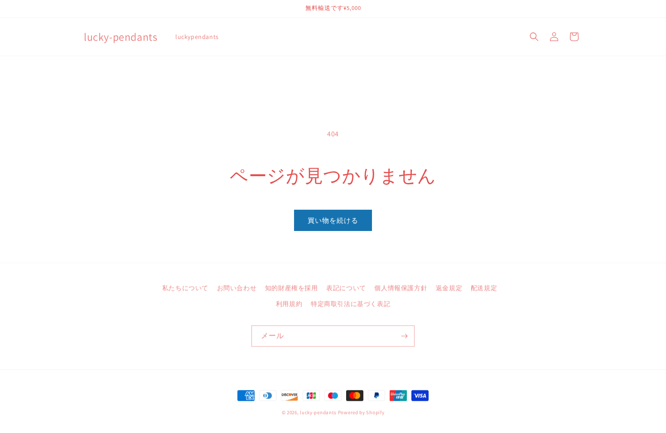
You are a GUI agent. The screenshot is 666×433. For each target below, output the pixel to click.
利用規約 (289, 303)
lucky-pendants (318, 412)
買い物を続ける (333, 220)
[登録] (404, 335)
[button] (534, 37)
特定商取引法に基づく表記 (350, 303)
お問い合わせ (237, 287)
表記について (346, 287)
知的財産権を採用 (291, 287)
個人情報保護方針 (400, 287)
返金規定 (449, 287)
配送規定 (484, 287)
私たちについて (185, 287)
